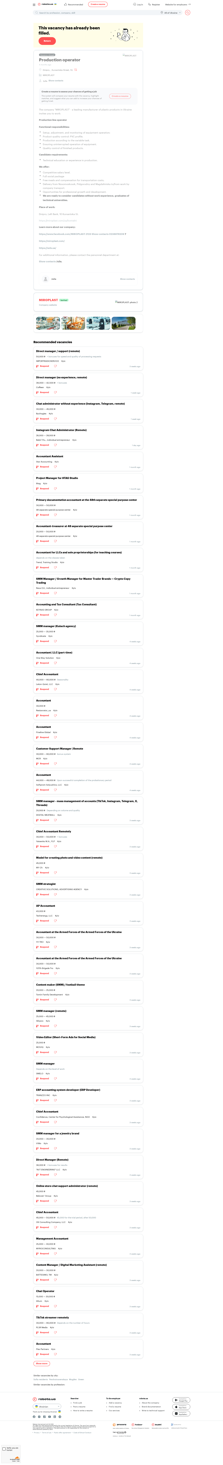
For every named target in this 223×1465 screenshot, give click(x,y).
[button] (181, 1400)
